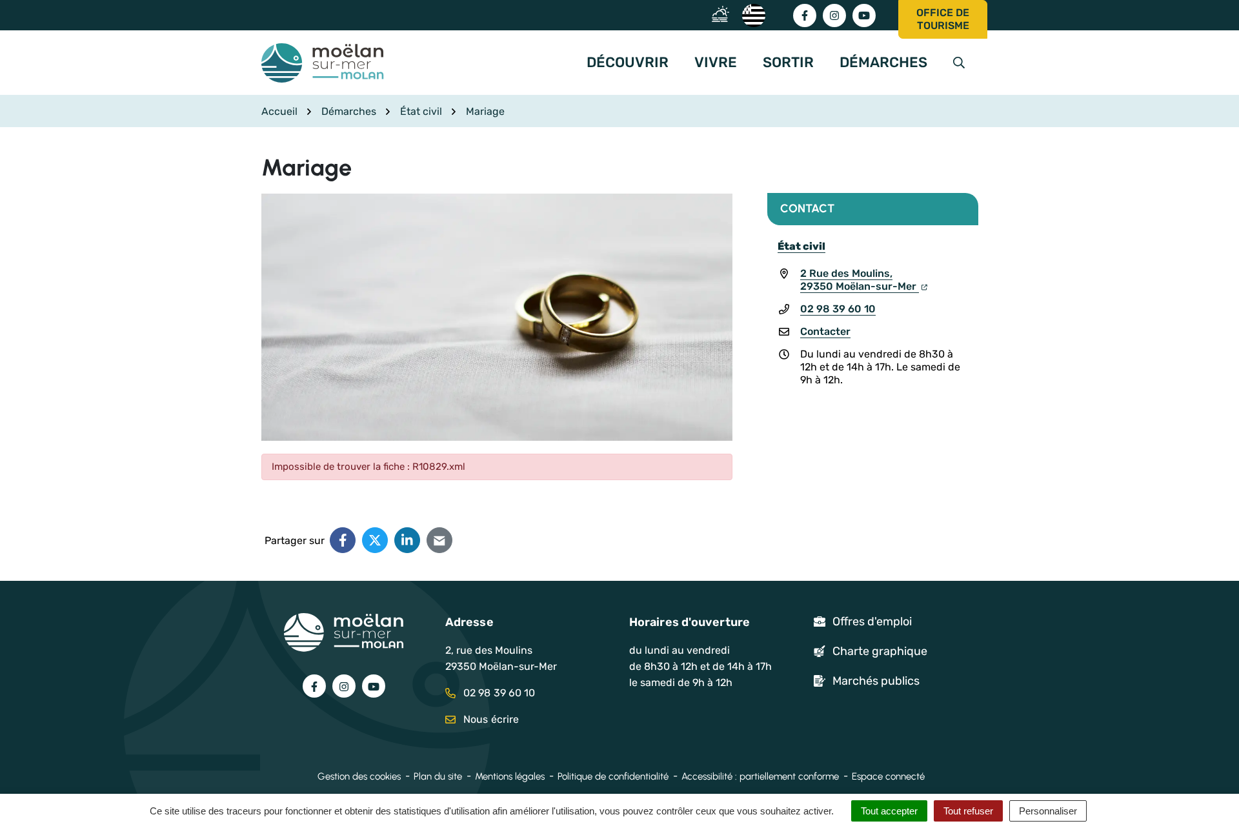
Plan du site (438, 776)
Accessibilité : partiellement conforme (760, 776)
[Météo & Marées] (724, 14)
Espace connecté (888, 776)
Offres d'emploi (872, 621)
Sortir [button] (788, 62)
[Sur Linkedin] (407, 540)
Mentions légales (510, 776)
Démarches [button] (883, 62)
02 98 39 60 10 (838, 309)
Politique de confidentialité (613, 776)
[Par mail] (439, 540)
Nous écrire (490, 719)
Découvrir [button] (628, 62)
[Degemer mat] (753, 14)
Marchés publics (876, 681)
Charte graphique (879, 651)
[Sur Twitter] (375, 540)
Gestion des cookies (359, 776)
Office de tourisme (942, 19)
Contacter (825, 331)
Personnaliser (1048, 810)
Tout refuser (968, 810)
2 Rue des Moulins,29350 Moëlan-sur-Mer (859, 279)
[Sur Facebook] (343, 540)
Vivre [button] (715, 62)
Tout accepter (889, 810)
